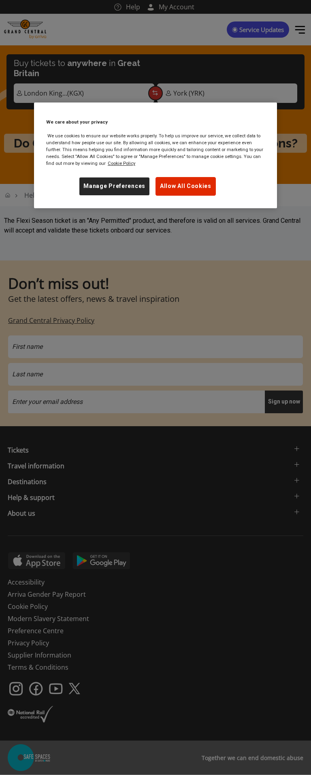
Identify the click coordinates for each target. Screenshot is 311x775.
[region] (155, 155)
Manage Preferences (114, 186)
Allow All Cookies (185, 186)
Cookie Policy (121, 163)
